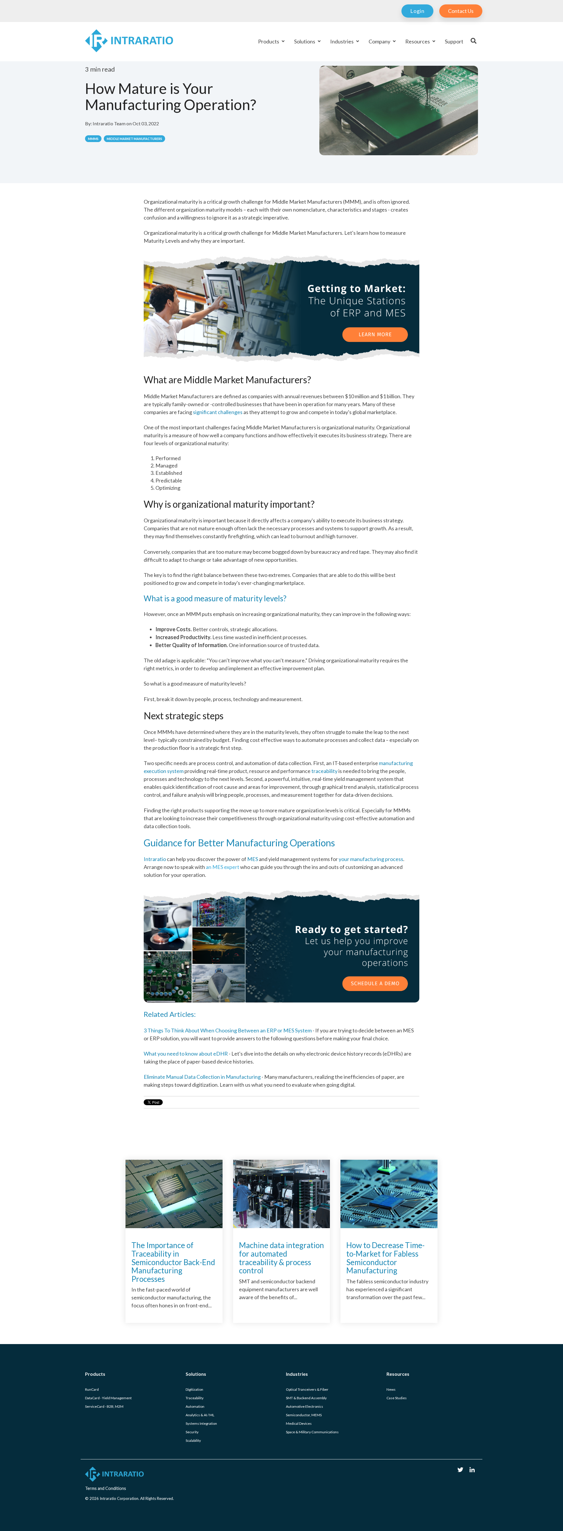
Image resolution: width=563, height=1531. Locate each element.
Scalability (193, 1440)
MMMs (93, 139)
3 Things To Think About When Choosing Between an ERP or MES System (228, 1030)
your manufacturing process (370, 859)
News (391, 1389)
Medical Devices (299, 1423)
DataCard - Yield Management (108, 1398)
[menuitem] (414, 11)
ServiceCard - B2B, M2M (104, 1406)
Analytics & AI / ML (200, 1415)
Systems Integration (201, 1423)
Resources (418, 41)
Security (192, 1432)
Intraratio (155, 859)
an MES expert (191, 867)
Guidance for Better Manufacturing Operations (239, 842)
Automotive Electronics (304, 1406)
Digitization (194, 1389)
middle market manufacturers (134, 139)
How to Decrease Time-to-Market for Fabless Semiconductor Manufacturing (385, 1257)
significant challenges (218, 412)
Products (269, 41)
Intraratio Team (109, 123)
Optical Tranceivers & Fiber (307, 1389)
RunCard (92, 1389)
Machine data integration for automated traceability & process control (281, 1257)
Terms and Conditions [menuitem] (105, 1488)
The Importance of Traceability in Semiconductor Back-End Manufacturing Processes (173, 1261)
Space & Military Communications (312, 1432)
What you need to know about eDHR (186, 1053)
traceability (324, 771)
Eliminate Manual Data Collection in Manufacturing (203, 1076)
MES (253, 859)
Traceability (195, 1398)
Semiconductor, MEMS (304, 1415)
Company (380, 41)
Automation (195, 1406)
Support (454, 41)
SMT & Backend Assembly (306, 1398)
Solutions (305, 41)
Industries (342, 41)
